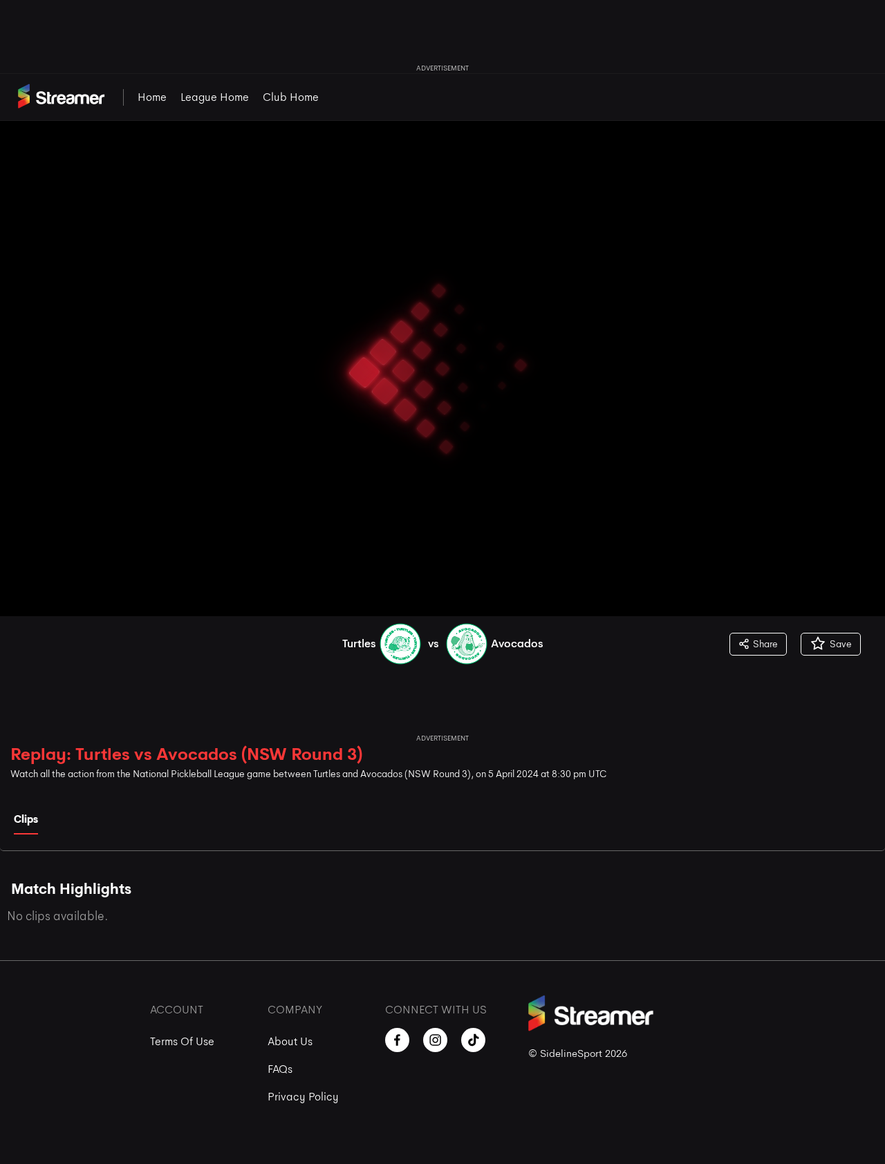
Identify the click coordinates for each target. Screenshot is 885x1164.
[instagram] (435, 1040)
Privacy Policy (303, 1096)
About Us (290, 1041)
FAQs (280, 1069)
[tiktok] (473, 1040)
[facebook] (397, 1040)
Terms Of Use (182, 1041)
